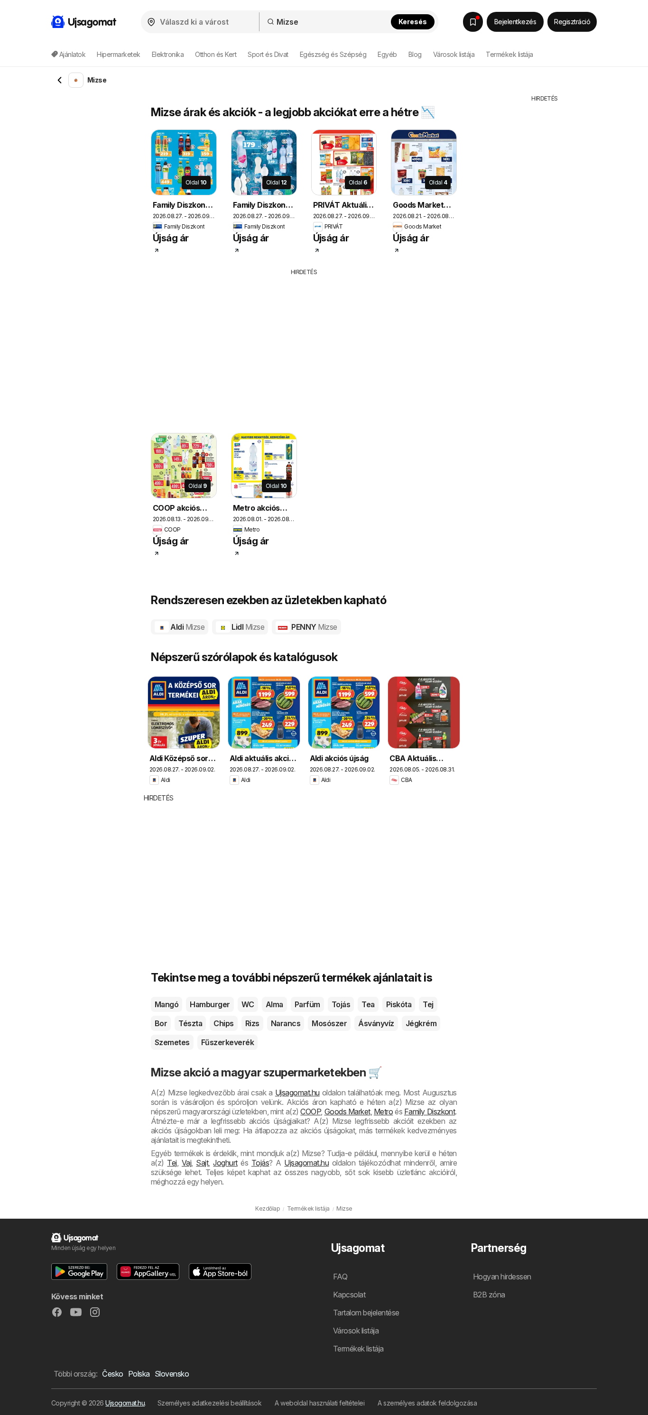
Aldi (186, 627)
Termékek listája (509, 54)
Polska (139, 1373)
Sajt (202, 1162)
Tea (367, 1004)
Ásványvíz (376, 1023)
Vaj (186, 1162)
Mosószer (329, 1023)
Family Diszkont (429, 1111)
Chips (223, 1023)
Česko (112, 1373)
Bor (161, 1023)
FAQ (340, 1276)
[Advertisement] (322, 347)
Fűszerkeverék (227, 1042)
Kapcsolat (349, 1294)
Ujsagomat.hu (297, 1092)
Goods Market (347, 1111)
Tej (428, 1004)
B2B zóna (489, 1294)
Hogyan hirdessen (502, 1276)
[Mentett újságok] (473, 22)
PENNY (313, 627)
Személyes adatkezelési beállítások (209, 1403)
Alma (274, 1004)
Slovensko (172, 1373)
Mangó (166, 1004)
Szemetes (172, 1042)
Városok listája (453, 54)
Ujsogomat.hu (125, 1403)
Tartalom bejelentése (366, 1312)
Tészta (190, 1023)
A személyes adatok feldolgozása (427, 1403)
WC (247, 1004)
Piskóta (398, 1004)
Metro (383, 1111)
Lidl (247, 627)
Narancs (285, 1023)
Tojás (341, 1004)
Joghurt (225, 1162)
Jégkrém (421, 1023)
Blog (415, 54)
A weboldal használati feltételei (319, 1403)
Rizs (252, 1023)
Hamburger (210, 1004)
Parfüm (307, 1004)
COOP (310, 1111)
